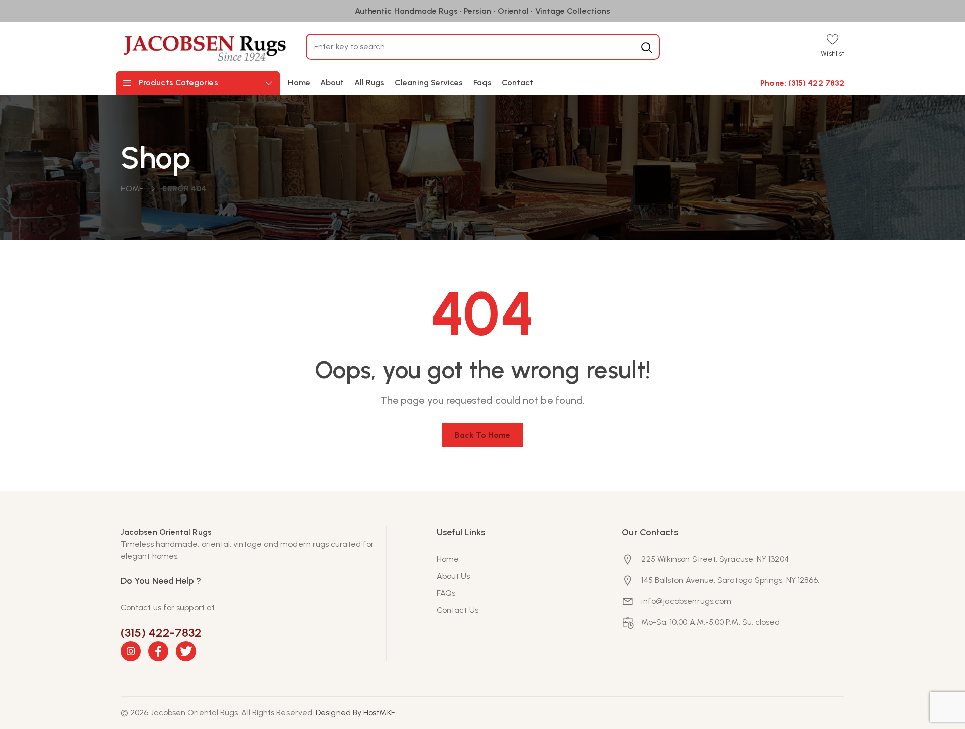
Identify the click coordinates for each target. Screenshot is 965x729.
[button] (832, 46)
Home (132, 188)
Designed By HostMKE (355, 712)
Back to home (483, 435)
